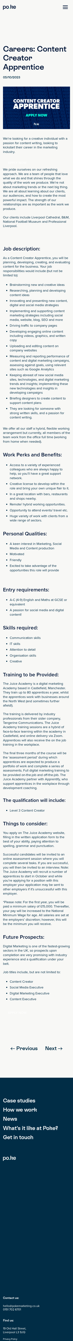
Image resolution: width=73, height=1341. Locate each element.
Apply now (17, 162)
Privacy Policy (10, 1339)
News (10, 1119)
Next (51, 1048)
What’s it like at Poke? (30, 1128)
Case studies (19, 1100)
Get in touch (18, 1137)
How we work (20, 1110)
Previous (26, 1048)
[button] (65, 7)
